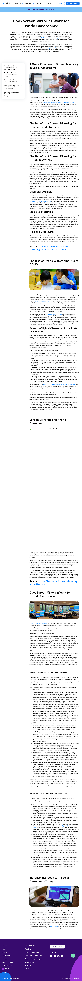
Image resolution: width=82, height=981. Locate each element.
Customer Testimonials (33, 956)
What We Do (29, 3)
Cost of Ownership (32, 952)
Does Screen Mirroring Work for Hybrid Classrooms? (11, 87)
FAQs (4, 949)
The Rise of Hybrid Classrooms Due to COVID (10, 74)
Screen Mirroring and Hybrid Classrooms (11, 81)
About (4, 946)
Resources (40, 3)
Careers (5, 959)
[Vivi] (6, 3)
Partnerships (7, 965)
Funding (28, 949)
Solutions (18, 3)
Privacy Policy (65, 978)
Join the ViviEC (7, 962)
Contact (50, 3)
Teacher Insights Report (33, 959)
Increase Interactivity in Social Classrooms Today (11, 94)
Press (27, 969)
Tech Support (30, 962)
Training (28, 965)
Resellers (5, 969)
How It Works (30, 946)
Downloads (6, 956)
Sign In (60, 3)
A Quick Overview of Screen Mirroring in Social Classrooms (10, 67)
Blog (4, 972)
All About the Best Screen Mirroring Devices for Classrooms (49, 248)
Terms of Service (74, 978)
